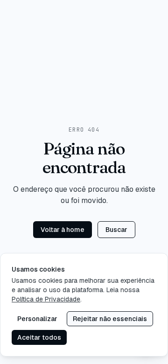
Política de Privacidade (46, 299)
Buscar (116, 229)
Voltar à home (62, 229)
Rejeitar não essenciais (110, 319)
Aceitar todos (39, 337)
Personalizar (37, 319)
